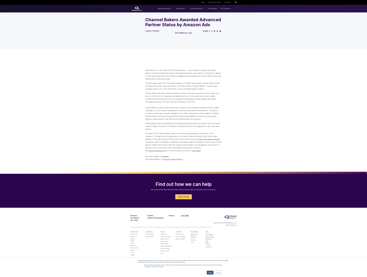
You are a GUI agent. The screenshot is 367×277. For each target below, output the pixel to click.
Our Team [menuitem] (134, 220)
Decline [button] (218, 272)
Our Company (225, 8)
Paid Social (194, 236)
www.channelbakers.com (157, 151)
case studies (196, 151)
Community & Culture (214, 2)
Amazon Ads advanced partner (209, 139)
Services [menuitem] (133, 216)
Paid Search (194, 234)
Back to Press (153, 31)
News (207, 243)
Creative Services (196, 8)
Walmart (132, 239)
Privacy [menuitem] (171, 216)
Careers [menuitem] (150, 216)
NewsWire (165, 156)
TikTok (192, 242)
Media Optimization (164, 8)
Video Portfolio (210, 236)
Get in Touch (183, 197)
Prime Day (208, 239)
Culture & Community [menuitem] (155, 218)
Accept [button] (210, 272)
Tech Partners (212, 8)
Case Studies (209, 234)
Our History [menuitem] (134, 218)
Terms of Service (231, 225)
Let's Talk (227, 2)
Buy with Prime (210, 237)
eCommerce (180, 8)
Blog (203, 2)
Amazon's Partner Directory (173, 159)
